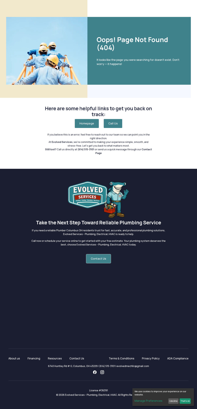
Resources (55, 358)
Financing (34, 358)
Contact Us (76, 358)
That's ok (185, 400)
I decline (173, 400)
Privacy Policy (151, 358)
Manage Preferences (148, 401)
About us (14, 358)
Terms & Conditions (121, 358)
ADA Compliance (178, 358)
